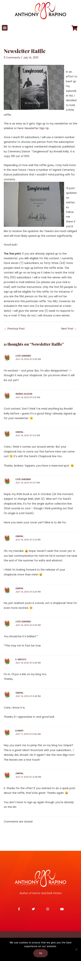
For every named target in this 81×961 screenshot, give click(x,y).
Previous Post (14, 328)
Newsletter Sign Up (37, 128)
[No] (76, 949)
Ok (40, 953)
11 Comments (12, 57)
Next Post (69, 328)
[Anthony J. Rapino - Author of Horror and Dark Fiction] (40, 878)
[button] (5, 28)
